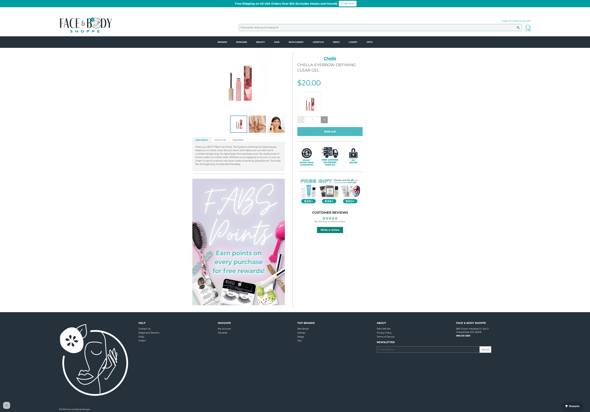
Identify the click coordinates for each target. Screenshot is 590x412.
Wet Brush (303, 328)
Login (505, 20)
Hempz (301, 332)
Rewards (222, 332)
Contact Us (144, 328)
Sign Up (485, 349)
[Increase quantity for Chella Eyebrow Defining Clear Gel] (324, 119)
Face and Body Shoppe (78, 409)
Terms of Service (386, 336)
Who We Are (384, 328)
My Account (224, 328)
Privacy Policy (384, 332)
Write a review (330, 229)
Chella (330, 58)
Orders (142, 340)
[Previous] (202, 242)
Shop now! (347, 3)
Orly (299, 340)
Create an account (521, 20)
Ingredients (238, 140)
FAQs (141, 336)
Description (202, 140)
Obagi (300, 336)
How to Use (220, 140)
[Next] (276, 242)
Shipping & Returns (148, 332)
